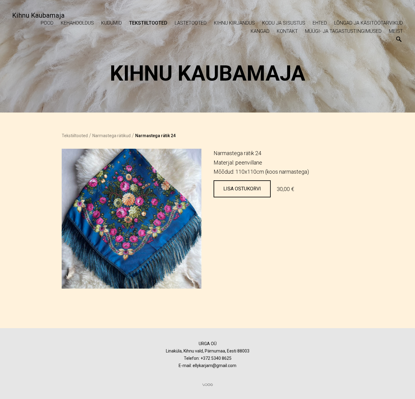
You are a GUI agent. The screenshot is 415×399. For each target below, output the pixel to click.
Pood (47, 23)
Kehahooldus (77, 23)
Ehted (320, 23)
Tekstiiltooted (148, 23)
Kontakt (287, 31)
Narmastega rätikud (111, 135)
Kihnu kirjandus (234, 23)
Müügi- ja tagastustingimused (343, 31)
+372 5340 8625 (216, 358)
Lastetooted (191, 23)
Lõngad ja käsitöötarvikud (368, 23)
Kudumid (111, 23)
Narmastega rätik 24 (155, 135)
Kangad (260, 31)
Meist (396, 31)
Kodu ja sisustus (283, 23)
